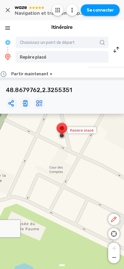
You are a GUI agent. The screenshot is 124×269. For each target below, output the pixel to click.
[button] (62, 57)
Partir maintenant (29, 74)
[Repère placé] (62, 131)
